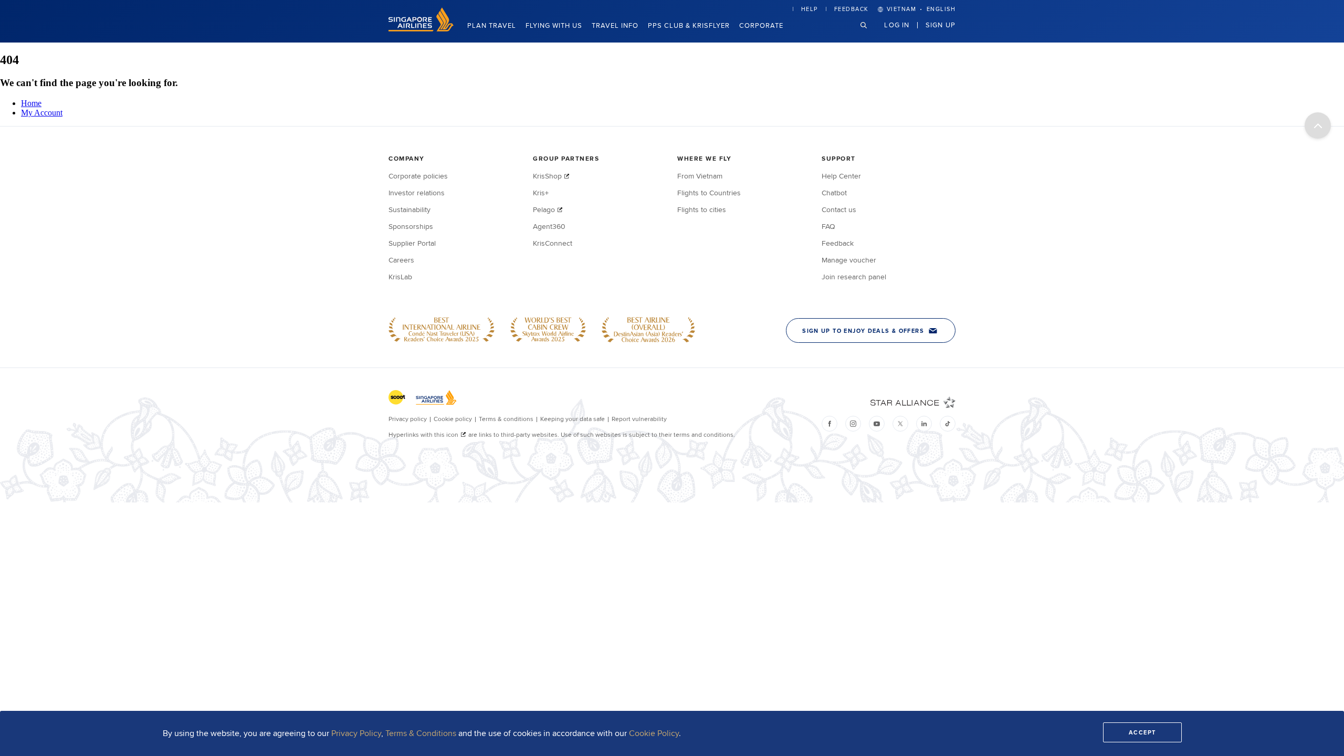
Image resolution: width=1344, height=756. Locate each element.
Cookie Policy (654, 733)
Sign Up (941, 24)
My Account (41, 112)
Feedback (851, 9)
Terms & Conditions (420, 733)
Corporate (761, 25)
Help (809, 9)
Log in (896, 24)
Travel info (615, 25)
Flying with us (554, 25)
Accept (1142, 732)
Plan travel (491, 25)
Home (31, 103)
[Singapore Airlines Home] (421, 29)
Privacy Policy (356, 733)
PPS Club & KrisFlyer (689, 25)
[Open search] (869, 33)
